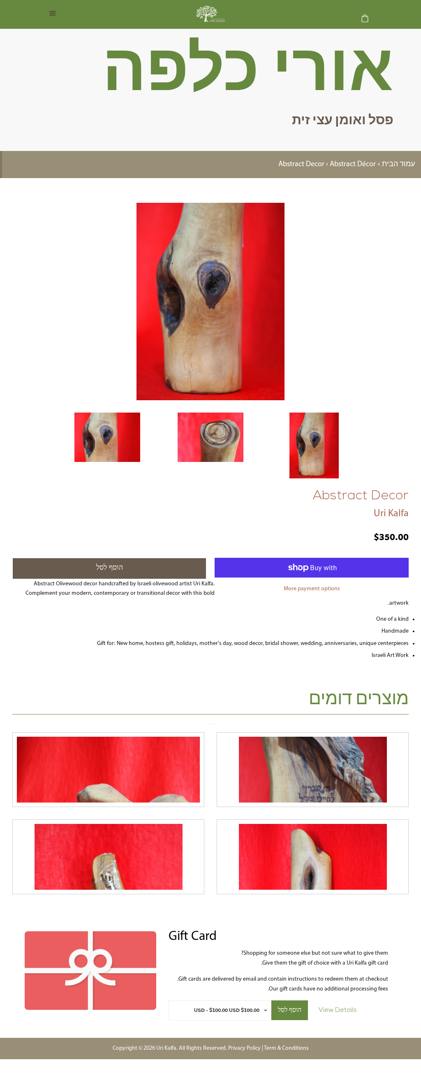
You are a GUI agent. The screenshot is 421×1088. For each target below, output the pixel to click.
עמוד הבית (398, 164)
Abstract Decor (301, 164)
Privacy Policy (244, 1048)
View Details (338, 1010)
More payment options (312, 589)
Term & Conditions (286, 1048)
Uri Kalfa (391, 514)
